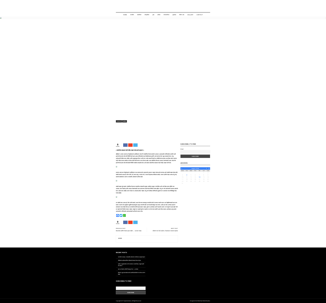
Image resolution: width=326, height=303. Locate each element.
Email (181, 149)
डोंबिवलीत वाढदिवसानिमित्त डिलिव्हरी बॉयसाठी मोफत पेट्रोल (129, 260)
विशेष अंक (181, 14)
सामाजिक (139, 14)
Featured (119, 121)
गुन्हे (153, 14)
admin (119, 135)
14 (199, 177)
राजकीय (132, 14)
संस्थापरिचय (166, 14)
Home (125, 14)
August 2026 (195, 168)
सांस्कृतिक (147, 14)
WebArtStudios (206, 301)
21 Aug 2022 (127, 135)
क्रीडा (158, 14)
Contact (200, 14)
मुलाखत (174, 14)
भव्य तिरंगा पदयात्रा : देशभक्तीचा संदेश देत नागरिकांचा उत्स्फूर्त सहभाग (131, 257)
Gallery (190, 14)
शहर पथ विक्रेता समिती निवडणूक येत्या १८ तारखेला (128, 269)
